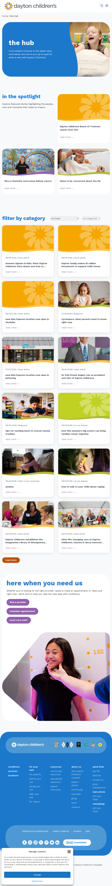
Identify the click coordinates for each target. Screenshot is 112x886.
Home (5, 16)
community (77, 789)
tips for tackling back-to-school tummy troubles (27, 432)
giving (74, 798)
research (75, 807)
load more (11, 560)
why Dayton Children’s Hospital (77, 774)
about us (76, 766)
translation (80, 842)
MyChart (97, 775)
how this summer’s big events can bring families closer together (83, 432)
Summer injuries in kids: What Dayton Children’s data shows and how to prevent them (26, 265)
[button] (69, 851)
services (12, 771)
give (88, 831)
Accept (37, 875)
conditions (14, 766)
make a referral (61, 831)
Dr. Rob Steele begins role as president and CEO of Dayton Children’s (83, 376)
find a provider (18, 602)
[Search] (101, 5)
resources (55, 766)
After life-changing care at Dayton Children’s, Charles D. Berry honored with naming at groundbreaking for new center (83, 541)
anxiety (9, 486)
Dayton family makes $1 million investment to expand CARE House (80, 265)
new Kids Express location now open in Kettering (27, 376)
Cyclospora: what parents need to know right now (84, 320)
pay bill (96, 771)
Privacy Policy (37, 881)
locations (13, 775)
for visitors (34, 801)
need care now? (19, 620)
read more (65, 137)
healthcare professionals (35, 831)
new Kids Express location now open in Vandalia (27, 320)
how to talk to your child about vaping (82, 486)
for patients (35, 774)
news (74, 802)
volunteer (76, 794)
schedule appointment (22, 611)
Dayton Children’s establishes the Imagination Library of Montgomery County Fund (25, 541)
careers (77, 831)
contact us (98, 780)
